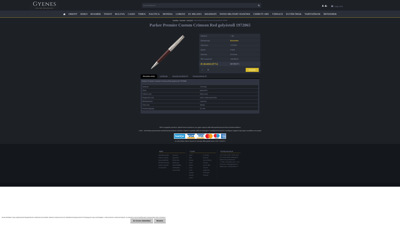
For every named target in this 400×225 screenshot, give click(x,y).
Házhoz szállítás (163, 157)
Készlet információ (163, 162)
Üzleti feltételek (176, 165)
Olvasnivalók (176, 170)
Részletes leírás (149, 76)
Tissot (108, 14)
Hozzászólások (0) (200, 76)
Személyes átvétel (163, 155)
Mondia (168, 14)
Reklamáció (175, 160)
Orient (72, 14)
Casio (131, 14)
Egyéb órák (294, 14)
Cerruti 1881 (261, 14)
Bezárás (160, 221)
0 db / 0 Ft (339, 6)
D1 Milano (195, 14)
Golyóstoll (190, 20)
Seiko (84, 14)
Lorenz (180, 14)
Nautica (154, 14)
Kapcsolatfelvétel (163, 160)
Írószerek (330, 14)
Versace (277, 14)
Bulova (120, 14)
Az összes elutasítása (142, 221)
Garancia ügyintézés (175, 156)
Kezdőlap (175, 20)
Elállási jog (175, 162)
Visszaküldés (162, 167)
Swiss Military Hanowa (235, 14)
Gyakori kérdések (163, 165)
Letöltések (164, 76)
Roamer (96, 14)
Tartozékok (313, 14)
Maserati (211, 14)
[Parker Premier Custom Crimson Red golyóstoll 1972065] (168, 33)
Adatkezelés (176, 167)
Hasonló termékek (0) (180, 76)
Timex (142, 14)
